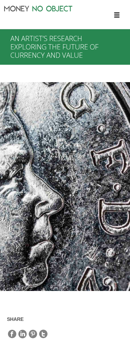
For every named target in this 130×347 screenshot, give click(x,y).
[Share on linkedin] (22, 334)
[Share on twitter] (43, 334)
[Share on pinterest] (33, 334)
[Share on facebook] (12, 334)
